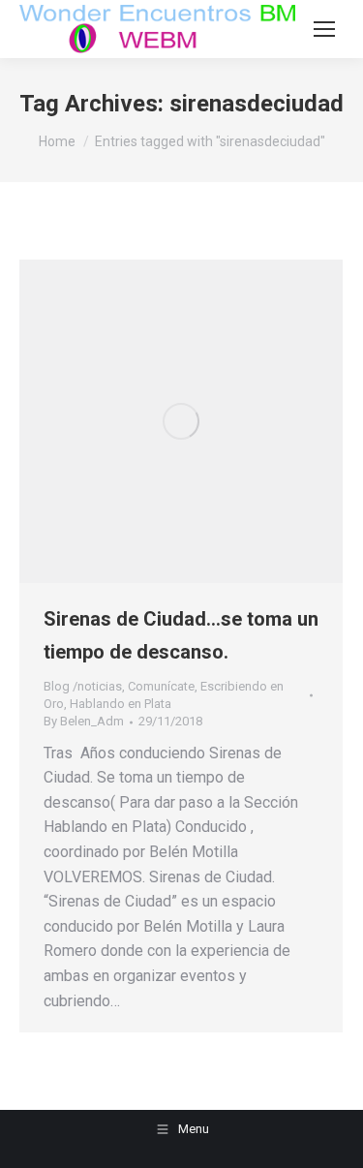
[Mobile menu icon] (324, 29)
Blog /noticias (83, 686)
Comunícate (161, 686)
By (84, 721)
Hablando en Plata (120, 703)
